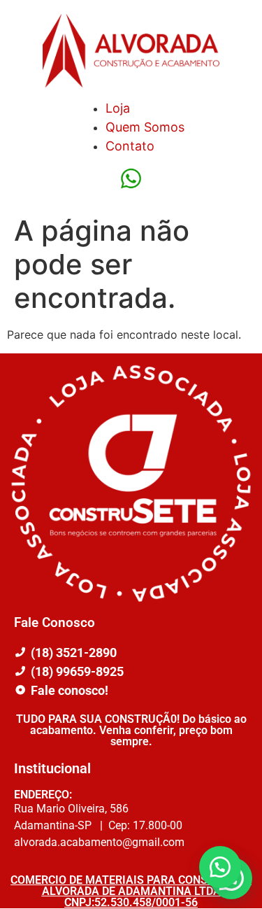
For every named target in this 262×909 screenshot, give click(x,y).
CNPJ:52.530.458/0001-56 (131, 902)
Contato (129, 146)
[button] (220, 867)
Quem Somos (144, 127)
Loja (117, 108)
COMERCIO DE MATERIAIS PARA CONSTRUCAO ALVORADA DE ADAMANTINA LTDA (131, 885)
